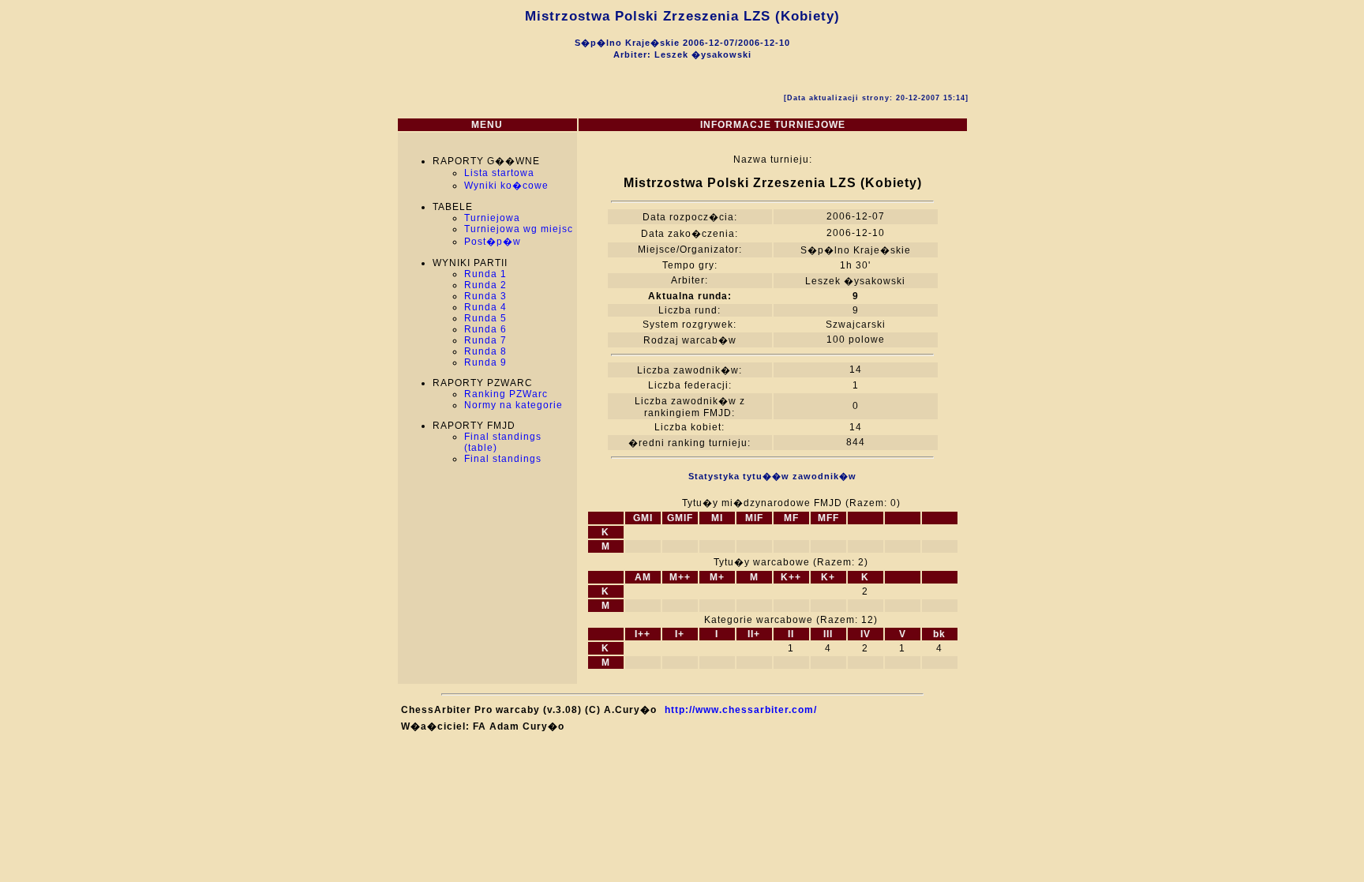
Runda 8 (485, 351)
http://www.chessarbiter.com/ (741, 709)
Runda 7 (485, 340)
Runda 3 (485, 296)
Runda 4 (485, 307)
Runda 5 (485, 318)
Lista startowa (499, 172)
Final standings (502, 458)
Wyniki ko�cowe (506, 185)
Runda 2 (485, 285)
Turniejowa (492, 217)
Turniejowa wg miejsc (518, 229)
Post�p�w (492, 241)
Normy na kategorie (513, 405)
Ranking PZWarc (506, 394)
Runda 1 (485, 274)
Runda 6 (485, 329)
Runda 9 (485, 362)
